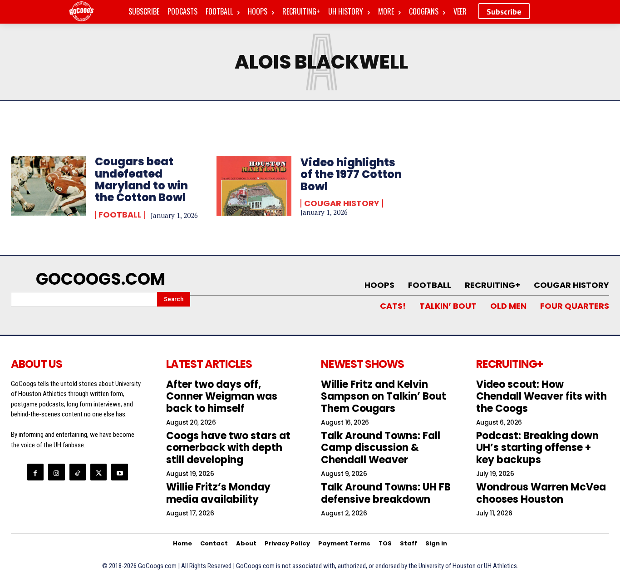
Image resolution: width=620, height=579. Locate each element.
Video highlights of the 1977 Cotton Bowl (351, 174)
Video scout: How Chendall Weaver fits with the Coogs (541, 396)
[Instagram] (56, 472)
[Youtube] (119, 472)
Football (120, 215)
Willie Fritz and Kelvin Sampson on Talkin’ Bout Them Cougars (383, 396)
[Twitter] (98, 472)
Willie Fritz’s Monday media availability (218, 493)
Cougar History (341, 203)
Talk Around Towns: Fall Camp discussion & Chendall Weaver (380, 448)
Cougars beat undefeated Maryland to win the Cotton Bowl (141, 179)
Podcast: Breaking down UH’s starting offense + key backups (537, 448)
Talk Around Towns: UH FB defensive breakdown (386, 493)
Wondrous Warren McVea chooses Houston (541, 493)
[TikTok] (77, 472)
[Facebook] (35, 472)
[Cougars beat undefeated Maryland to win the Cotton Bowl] (48, 186)
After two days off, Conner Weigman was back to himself (221, 396)
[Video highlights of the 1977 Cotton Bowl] (254, 186)
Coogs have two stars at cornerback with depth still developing (228, 448)
